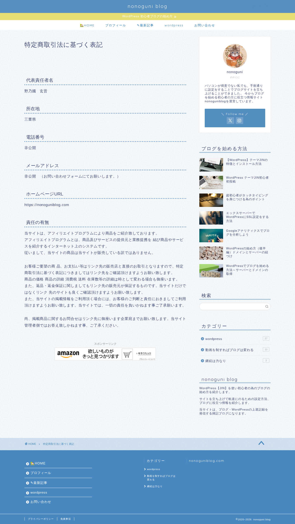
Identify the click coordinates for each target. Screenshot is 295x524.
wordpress (174, 25)
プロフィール (115, 25)
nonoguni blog (148, 6)
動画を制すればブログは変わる (236, 350)
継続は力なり (236, 361)
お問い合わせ (204, 25)
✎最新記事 (145, 25)
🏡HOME (87, 25)
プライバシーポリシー (41, 519)
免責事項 (65, 519)
